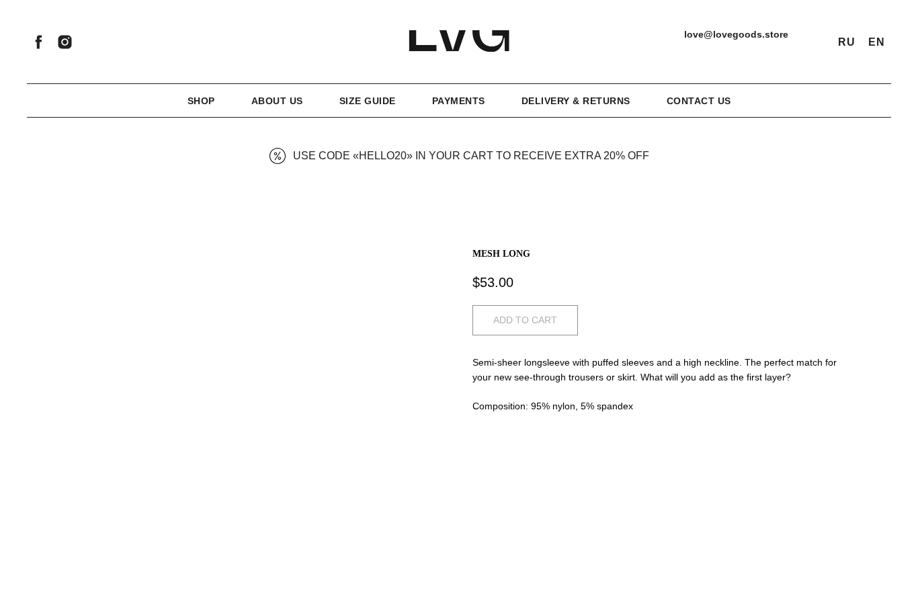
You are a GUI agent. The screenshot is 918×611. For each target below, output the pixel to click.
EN (876, 42)
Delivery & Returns (575, 100)
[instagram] (64, 42)
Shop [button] (201, 100)
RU (846, 42)
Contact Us (699, 100)
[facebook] (38, 42)
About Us (277, 100)
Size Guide (367, 100)
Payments (458, 100)
